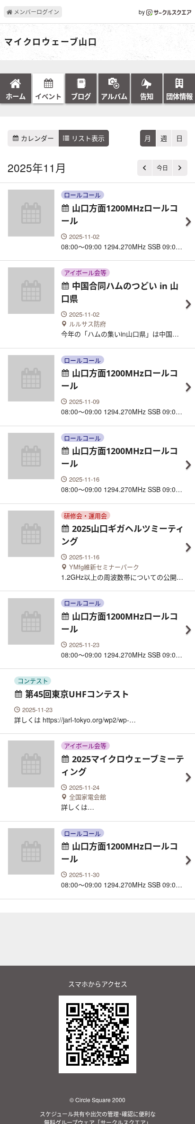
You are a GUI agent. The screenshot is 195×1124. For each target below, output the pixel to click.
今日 (162, 168)
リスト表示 (87, 138)
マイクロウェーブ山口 (51, 42)
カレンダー (36, 138)
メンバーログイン (35, 12)
